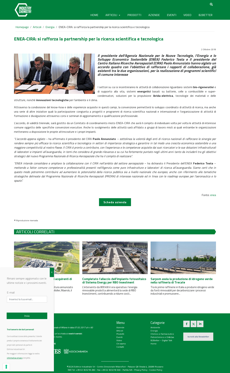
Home (94, 15)
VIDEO (187, 15)
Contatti (120, 347)
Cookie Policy (155, 370)
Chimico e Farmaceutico (162, 334)
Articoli (37, 27)
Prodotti (120, 334)
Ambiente (155, 327)
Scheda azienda (115, 202)
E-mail (11, 292)
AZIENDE (154, 15)
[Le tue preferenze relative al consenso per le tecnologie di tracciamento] (6, 366)
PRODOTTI (134, 15)
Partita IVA (127, 370)
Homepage (22, 27)
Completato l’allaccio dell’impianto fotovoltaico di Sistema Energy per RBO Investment (114, 281)
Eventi (119, 337)
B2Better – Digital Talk (161, 340)
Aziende (120, 327)
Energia (49, 27)
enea (213, 195)
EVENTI (171, 15)
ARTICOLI (111, 15)
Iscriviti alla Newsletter (198, 336)
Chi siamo (121, 343)
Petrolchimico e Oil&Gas (162, 337)
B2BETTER (205, 15)
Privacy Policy (140, 370)
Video (119, 340)
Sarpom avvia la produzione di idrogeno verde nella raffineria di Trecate (182, 281)
